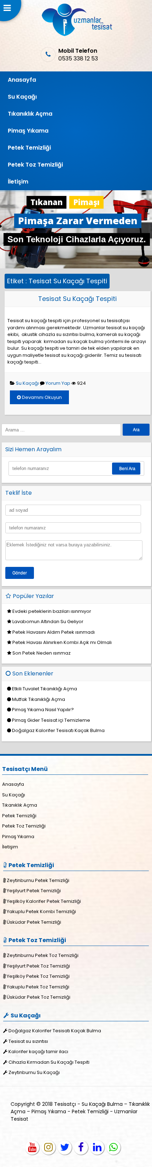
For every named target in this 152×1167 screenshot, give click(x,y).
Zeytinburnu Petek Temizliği (38, 880)
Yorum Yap (58, 383)
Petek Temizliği (29, 148)
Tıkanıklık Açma (30, 114)
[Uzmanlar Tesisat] (76, 34)
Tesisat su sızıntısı (28, 1041)
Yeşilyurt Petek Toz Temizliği (38, 966)
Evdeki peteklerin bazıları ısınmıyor (51, 611)
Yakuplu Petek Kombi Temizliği (41, 911)
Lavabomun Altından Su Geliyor (47, 621)
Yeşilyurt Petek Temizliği (34, 890)
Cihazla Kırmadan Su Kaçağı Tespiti (48, 1062)
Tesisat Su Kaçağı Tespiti (77, 298)
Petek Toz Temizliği (35, 165)
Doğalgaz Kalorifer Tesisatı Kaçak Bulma (58, 730)
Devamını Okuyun (41, 397)
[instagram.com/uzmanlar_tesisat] (48, 1147)
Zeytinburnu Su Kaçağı (34, 1072)
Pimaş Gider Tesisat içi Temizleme (51, 720)
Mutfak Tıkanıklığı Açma (38, 699)
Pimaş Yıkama (28, 131)
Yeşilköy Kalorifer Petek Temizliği (44, 901)
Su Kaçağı (22, 97)
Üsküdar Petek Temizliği (34, 922)
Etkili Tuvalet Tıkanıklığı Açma (44, 688)
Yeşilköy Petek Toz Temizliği (38, 976)
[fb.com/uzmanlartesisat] (81, 1147)
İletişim (18, 182)
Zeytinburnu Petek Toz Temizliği (42, 955)
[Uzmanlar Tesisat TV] (32, 1147)
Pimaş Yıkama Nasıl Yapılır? (43, 709)
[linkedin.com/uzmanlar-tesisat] (97, 1147)
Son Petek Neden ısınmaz (41, 653)
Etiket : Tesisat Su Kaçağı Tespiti (57, 281)
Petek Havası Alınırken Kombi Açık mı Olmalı (62, 642)
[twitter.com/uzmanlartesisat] (65, 1147)
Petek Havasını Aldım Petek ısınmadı (53, 632)
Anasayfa (22, 80)
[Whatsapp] (113, 1147)
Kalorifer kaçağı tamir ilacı (38, 1051)
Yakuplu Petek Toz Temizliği (38, 986)
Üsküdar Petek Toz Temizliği (38, 997)
